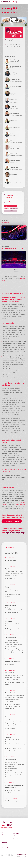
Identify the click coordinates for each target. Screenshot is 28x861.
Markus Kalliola (15, 775)
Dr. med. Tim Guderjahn (13, 704)
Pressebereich (4, 837)
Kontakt (3, 839)
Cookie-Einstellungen (7, 850)
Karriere (3, 834)
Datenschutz (4, 847)
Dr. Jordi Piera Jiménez (13, 773)
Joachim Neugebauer (13, 682)
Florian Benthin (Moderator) (13, 706)
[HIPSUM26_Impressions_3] (13, 259)
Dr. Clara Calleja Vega (13, 749)
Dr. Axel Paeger (11, 594)
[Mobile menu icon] (25, 2)
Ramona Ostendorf (18, 653)
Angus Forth (10, 649)
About (14, 835)
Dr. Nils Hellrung (11, 578)
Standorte (15, 838)
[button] (3, 261)
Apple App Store (19, 504)
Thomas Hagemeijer (12, 613)
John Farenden (11, 728)
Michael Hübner (9, 708)
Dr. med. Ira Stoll (17, 651)
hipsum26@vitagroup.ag (15, 532)
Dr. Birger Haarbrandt (13, 629)
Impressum (4, 844)
